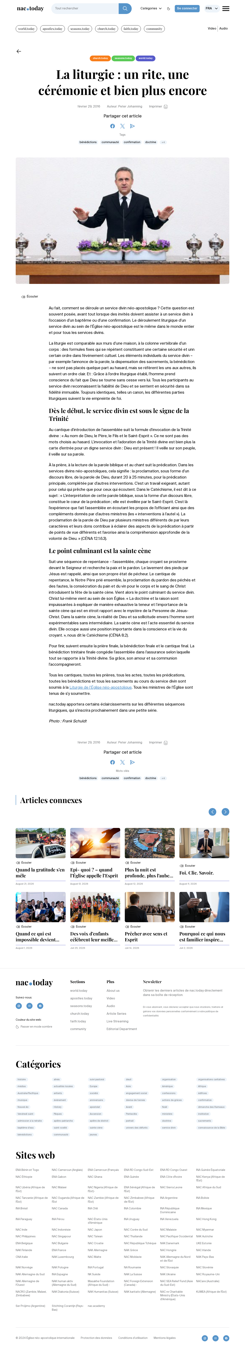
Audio (223, 28)
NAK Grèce (131, 1250)
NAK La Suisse (133, 1274)
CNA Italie (22, 1257)
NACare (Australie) (207, 1281)
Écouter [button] (32, 296)
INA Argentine (169, 1198)
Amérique (167, 1086)
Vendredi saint (25, 1114)
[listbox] (212, 8)
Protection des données (96, 1338)
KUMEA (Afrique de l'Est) (211, 1292)
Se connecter (187, 8)
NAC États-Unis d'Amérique (98, 1221)
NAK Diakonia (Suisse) (65, 1292)
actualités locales (63, 1086)
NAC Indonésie (61, 1230)
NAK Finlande (24, 1250)
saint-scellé (60, 1128)
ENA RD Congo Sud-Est (139, 1170)
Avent (129, 1107)
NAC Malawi (59, 1187)
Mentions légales (165, 1338)
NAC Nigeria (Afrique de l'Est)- (103, 1189)
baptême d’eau (26, 1128)
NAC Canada (60, 1208)
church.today (107, 29)
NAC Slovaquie (169, 1267)
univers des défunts (137, 1128)
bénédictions (88, 142)
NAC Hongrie (168, 1250)
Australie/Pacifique (28, 1093)
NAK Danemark (169, 1243)
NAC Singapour (61, 1236)
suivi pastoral (97, 1080)
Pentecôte (131, 1114)
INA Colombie (132, 1208)
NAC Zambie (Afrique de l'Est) (103, 1200)
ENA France (59, 1250)
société (94, 1093)
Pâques (58, 1114)
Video (212, 28)
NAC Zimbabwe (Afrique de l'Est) (139, 1200)
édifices (202, 1093)
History (57, 1107)
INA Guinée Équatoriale (210, 1170)
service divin (169, 1128)
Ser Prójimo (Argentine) (30, 1306)
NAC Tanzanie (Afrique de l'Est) (32, 1200)
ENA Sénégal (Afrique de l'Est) (139, 1189)
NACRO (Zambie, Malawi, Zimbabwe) (31, 1294)
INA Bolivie (202, 1198)
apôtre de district (99, 1121)
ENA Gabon (59, 1177)
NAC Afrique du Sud (208, 1187)
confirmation (132, 142)
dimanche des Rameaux (211, 1107)
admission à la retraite (30, 1121)
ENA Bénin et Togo (27, 1170)
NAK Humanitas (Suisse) (103, 1292)
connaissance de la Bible (211, 1128)
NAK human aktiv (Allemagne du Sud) (64, 1283)
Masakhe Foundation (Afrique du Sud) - (101, 1283)
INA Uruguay (131, 1219)
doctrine (150, 142)
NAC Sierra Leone (171, 1187)
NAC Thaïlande (133, 1236)
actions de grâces (172, 1100)
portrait (130, 1121)
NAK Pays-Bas (205, 1257)
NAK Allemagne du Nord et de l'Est (175, 1259)
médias (22, 1086)
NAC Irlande (203, 1250)
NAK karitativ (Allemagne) (140, 1292)
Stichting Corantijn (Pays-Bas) (68, 1308)
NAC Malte (94, 1257)
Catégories (148, 8)
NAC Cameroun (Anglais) (67, 1170)
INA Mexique (204, 1208)
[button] (24, 863)
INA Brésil (22, 1208)
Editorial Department (122, 1029)
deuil (128, 1080)
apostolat (95, 1107)
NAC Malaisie (168, 1230)
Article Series (116, 1013)
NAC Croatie (96, 1243)
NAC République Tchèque (140, 1243)
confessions (169, 1093)
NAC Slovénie (204, 1267)
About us (113, 990)
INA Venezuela (169, 1219)
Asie (128, 1086)
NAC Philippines (26, 1236)
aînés (57, 1080)
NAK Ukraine (168, 1274)
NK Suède (94, 1274)
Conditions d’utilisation (133, 1338)
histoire (22, 1080)
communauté (110, 142)
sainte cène (96, 1128)
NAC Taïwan (95, 1236)
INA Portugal (96, 1267)
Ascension (95, 1114)
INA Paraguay (24, 1219)
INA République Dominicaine (170, 1210)
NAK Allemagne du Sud (30, 1274)
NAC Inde (21, 1230)
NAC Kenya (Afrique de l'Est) (210, 1179)
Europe (93, 1086)
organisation (169, 1080)
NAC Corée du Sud (136, 1230)
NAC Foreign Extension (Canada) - (138, 1283)
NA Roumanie (132, 1267)
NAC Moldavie (133, 1257)
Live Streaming (117, 1021)
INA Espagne (60, 1274)
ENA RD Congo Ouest (173, 1170)
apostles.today (52, 29)
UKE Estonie (204, 1243)
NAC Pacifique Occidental (176, 1236)
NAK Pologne (60, 1267)
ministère (167, 1114)
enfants (58, 1093)
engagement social (136, 1093)
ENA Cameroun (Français (103, 1170)
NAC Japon (95, 1230)
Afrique (202, 1086)
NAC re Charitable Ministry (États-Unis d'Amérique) (172, 1296)
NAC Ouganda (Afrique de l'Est (68, 1200)
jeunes (93, 1135)
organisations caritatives (211, 1080)
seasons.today (80, 29)
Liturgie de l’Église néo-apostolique (100, 688)
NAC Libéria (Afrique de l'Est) (30, 1189)
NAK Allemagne (97, 1250)
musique (22, 1100)
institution (203, 1114)
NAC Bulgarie (60, 1243)
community (154, 29)
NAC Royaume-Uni (208, 1274)
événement (60, 1100)
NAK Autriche (204, 1236)
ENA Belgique (24, 1243)
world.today (26, 29)
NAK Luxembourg (63, 1257)
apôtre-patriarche (63, 1121)
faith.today (131, 29)
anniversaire (97, 1100)
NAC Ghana (95, 1177)
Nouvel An (23, 1107)
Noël (164, 1107)
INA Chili (93, 1208)
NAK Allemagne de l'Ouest (27, 1283)
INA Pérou (58, 1219)
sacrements (204, 1121)
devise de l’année (135, 1100)
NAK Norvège (24, 1267)
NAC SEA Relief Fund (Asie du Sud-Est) (176, 1283)
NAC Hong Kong (206, 1219)
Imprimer (155, 106)
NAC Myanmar (205, 1230)
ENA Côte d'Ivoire (171, 1177)
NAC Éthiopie (24, 1177)
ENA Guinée (131, 1177)
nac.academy (96, 1306)
